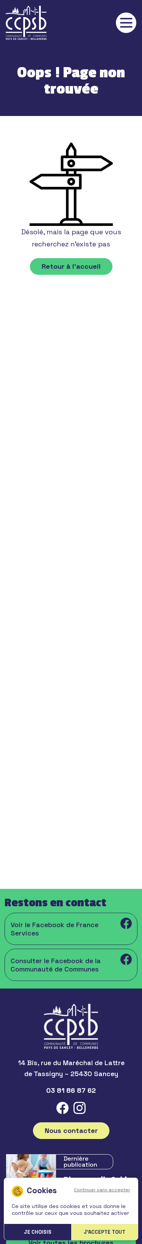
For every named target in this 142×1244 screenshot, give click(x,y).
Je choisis (37, 1232)
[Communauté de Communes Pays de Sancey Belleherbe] (26, 23)
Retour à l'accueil (71, 266)
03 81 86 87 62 (71, 1090)
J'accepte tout (104, 1232)
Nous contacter (71, 1130)
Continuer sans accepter (102, 1190)
